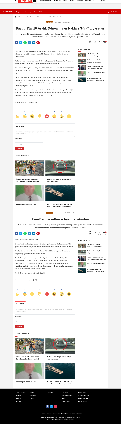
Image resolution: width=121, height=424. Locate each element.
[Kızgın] (47, 113)
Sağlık (32, 398)
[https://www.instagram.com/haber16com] (55, 406)
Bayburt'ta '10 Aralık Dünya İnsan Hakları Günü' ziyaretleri (46, 17)
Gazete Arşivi (66, 401)
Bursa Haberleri (20, 392)
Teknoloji (18, 401)
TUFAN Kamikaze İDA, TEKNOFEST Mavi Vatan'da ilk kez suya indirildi (60, 205)
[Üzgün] (69, 113)
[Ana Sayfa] (15, 17)
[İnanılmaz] (61, 113)
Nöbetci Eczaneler (83, 398)
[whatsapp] (25, 42)
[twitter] (20, 42)
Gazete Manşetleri (83, 395)
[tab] (20, 126)
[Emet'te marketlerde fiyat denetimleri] (26, 239)
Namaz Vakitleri (82, 401)
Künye (43, 413)
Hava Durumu (82, 392)
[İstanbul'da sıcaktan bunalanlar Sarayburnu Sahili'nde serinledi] (29, 168)
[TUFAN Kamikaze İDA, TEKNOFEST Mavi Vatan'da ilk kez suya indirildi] (60, 193)
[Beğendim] (17, 113)
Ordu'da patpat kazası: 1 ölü (26, 204)
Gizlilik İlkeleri (56, 413)
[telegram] (29, 42)
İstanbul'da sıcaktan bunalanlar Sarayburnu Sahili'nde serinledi (27, 180)
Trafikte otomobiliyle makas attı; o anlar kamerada (59, 180)
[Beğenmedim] (39, 113)
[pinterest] (38, 42)
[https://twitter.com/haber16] (51, 406)
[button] (19, 11)
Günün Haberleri (67, 395)
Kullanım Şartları (77, 413)
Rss (39, 413)
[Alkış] (25, 113)
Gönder (19, 148)
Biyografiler (49, 392)
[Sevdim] (32, 113)
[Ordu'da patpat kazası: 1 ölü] (29, 193)
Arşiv (63, 398)
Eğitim (32, 392)
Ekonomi (18, 395)
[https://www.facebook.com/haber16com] (47, 406)
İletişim (49, 413)
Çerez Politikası (66, 413)
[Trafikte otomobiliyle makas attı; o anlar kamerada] (60, 168)
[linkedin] (33, 42)
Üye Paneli (113, 12)
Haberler (20, 17)
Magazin (18, 398)
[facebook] (16, 42)
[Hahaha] (54, 113)
